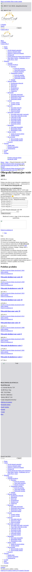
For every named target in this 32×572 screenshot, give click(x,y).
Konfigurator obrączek (17, 83)
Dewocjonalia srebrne (17, 140)
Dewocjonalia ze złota (17, 139)
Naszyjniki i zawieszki (14, 112)
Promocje (10, 142)
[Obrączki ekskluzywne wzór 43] (12, 270)
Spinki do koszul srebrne (17, 134)
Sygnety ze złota (15, 104)
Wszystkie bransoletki (17, 127)
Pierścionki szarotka (19, 78)
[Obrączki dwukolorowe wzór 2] (12, 350)
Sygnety (10, 101)
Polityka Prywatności (12, 570)
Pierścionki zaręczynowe (17, 96)
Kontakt (3, 409)
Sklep (6, 162)
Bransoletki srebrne (16, 128)
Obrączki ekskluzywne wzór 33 (11, 300)
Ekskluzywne (14, 89)
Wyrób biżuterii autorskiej (14, 50)
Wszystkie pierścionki (17, 94)
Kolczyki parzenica (19, 68)
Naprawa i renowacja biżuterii (16, 53)
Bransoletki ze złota (16, 130)
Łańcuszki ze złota (16, 117)
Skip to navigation (6, 1)
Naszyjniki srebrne (16, 120)
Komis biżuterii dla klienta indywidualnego (19, 56)
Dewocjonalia (11, 137)
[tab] (5, 233)
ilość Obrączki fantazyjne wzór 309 (12, 209)
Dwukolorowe (15, 88)
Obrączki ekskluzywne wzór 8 (11, 334)
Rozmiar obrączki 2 (6, 203)
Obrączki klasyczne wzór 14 (10, 323)
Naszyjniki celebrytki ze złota (19, 116)
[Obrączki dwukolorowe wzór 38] (12, 282)
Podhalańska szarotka (17, 73)
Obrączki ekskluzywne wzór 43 (11, 277)
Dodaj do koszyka (5, 213)
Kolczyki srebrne (15, 111)
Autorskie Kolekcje (13, 64)
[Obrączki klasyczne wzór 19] (12, 304)
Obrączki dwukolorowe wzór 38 (12, 288)
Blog (2, 414)
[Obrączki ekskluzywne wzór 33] (12, 293)
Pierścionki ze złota (16, 97)
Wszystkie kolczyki (16, 107)
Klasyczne (14, 86)
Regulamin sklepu (5, 404)
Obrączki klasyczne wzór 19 (10, 311)
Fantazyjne (14, 91)
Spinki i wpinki (12, 132)
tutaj (25, 245)
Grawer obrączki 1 (6, 204)
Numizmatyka (11, 148)
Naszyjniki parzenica (20, 70)
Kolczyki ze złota (15, 109)
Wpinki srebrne (15, 135)
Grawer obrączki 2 (6, 206)
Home (2, 162)
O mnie (3, 412)
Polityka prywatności (6, 402)
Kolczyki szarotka (19, 75)
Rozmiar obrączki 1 (6, 201)
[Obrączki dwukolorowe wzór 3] (12, 339)
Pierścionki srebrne (16, 99)
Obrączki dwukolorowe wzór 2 (11, 357)
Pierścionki (10, 92)
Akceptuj (26, 570)
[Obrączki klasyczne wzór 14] (12, 316)
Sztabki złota (11, 145)
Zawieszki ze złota (16, 119)
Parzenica (13, 66)
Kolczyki (10, 106)
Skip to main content (16, 1)
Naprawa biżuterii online (14, 52)
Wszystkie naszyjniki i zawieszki (20, 114)
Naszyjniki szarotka (19, 76)
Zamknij (3, 567)
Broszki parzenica (19, 71)
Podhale (13, 79)
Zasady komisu (5, 407)
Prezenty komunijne (13, 147)
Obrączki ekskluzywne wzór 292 (10, 165)
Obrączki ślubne (12, 81)
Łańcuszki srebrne (16, 122)
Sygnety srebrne (15, 102)
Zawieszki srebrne (16, 123)
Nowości (10, 63)
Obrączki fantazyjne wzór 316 (9, 170)
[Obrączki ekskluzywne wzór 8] (12, 327)
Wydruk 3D (11, 55)
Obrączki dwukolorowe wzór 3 (11, 345)
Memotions (14, 85)
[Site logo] (9, 23)
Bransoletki (11, 125)
